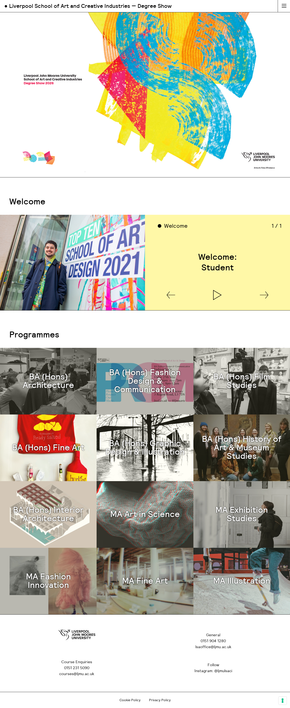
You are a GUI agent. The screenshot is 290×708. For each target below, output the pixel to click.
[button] (171, 295)
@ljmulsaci (223, 671)
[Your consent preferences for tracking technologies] (283, 701)
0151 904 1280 (213, 641)
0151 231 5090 (76, 668)
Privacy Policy (160, 700)
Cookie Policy (130, 700)
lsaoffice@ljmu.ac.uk (213, 647)
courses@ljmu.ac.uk (76, 674)
